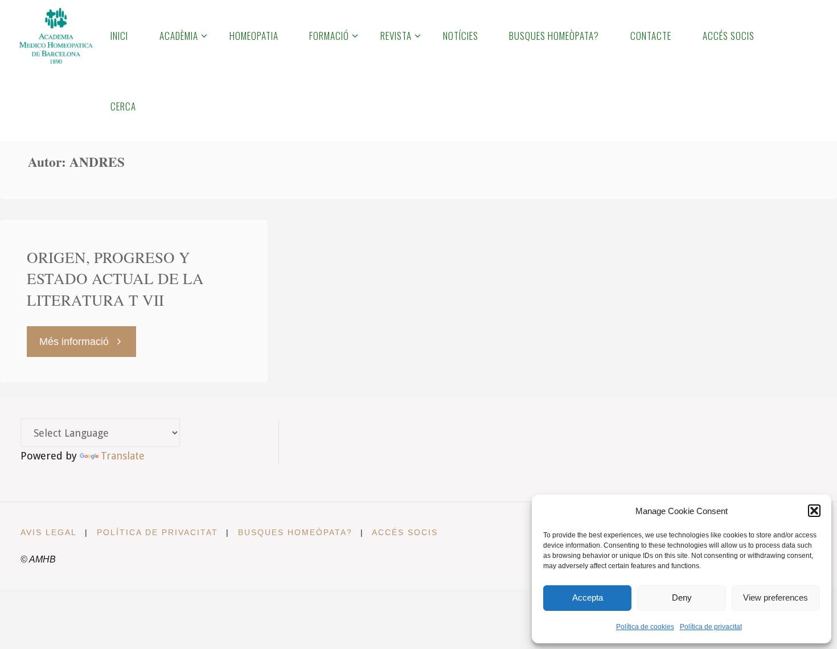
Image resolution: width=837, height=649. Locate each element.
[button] (814, 510)
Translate (123, 456)
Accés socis (405, 532)
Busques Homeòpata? (295, 532)
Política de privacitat (711, 627)
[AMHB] (56, 35)
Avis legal (48, 532)
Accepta (587, 597)
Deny (682, 597)
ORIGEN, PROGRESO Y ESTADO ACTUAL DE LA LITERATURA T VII (115, 279)
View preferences (775, 597)
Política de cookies (645, 627)
